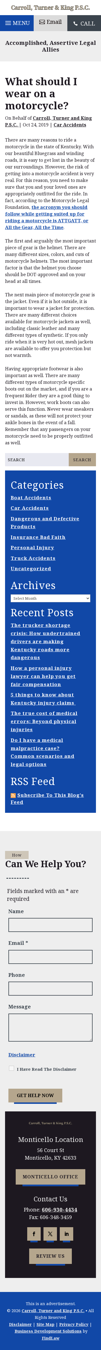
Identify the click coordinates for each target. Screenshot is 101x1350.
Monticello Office (50, 1177)
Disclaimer (21, 1054)
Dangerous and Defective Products (45, 522)
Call (88, 23)
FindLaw (50, 1338)
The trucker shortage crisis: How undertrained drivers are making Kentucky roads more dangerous (45, 641)
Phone (16, 974)
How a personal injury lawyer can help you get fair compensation (43, 676)
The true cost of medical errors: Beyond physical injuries (44, 721)
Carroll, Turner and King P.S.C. (53, 1310)
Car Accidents (70, 125)
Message (19, 1006)
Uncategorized (31, 568)
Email (54, 22)
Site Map (45, 1324)
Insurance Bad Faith (38, 537)
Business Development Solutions (48, 1331)
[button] (17, 21)
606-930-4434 (59, 1209)
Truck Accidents (33, 558)
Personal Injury (32, 547)
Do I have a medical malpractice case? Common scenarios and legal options (42, 752)
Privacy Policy (73, 1324)
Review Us (50, 1256)
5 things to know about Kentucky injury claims (43, 698)
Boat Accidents (31, 497)
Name (16, 911)
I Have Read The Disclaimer (47, 1069)
